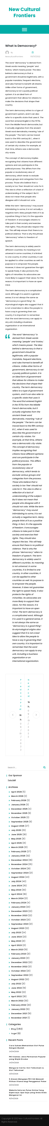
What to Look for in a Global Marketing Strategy (20, 718)
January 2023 (18, 958)
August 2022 (17, 979)
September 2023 (20, 924)
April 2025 (16, 843)
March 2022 (17, 1000)
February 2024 (18, 902)
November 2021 (19, 1018)
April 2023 (16, 945)
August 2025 (17, 826)
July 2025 (16, 830)
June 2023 (16, 937)
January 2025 (18, 856)
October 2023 (18, 920)
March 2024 (17, 898)
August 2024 (17, 877)
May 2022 (16, 992)
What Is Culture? (29, 704)
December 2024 (19, 860)
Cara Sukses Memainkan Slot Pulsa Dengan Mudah (26, 1046)
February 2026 (18, 800)
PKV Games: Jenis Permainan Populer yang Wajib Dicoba (27, 1058)
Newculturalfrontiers (14, 56)
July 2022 (16, 983)
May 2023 (16, 941)
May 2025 (16, 839)
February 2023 (18, 954)
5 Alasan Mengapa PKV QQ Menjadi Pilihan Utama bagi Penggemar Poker (27, 1080)
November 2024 (19, 864)
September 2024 (20, 873)
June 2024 (16, 885)
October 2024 (18, 868)
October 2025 (18, 817)
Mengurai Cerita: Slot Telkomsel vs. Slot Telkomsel (26, 1069)
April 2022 (16, 996)
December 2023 (19, 911)
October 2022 (18, 971)
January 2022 (18, 1009)
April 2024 (16, 894)
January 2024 (18, 907)
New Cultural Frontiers (24, 12)
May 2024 (16, 890)
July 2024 (16, 881)
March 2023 (17, 949)
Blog (13, 1029)
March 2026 (17, 796)
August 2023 (17, 928)
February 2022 (18, 1005)
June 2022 (16, 988)
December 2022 (19, 962)
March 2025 (17, 847)
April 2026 (16, 792)
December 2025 (19, 809)
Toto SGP (12, 780)
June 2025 (16, 834)
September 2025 (20, 821)
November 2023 (19, 915)
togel (14, 1033)
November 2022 (19, 966)
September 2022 (20, 975)
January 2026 (18, 804)
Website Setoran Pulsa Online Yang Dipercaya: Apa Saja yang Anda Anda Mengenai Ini (28, 1092)
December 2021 (19, 1013)
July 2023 (16, 932)
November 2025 (19, 813)
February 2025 (18, 851)
